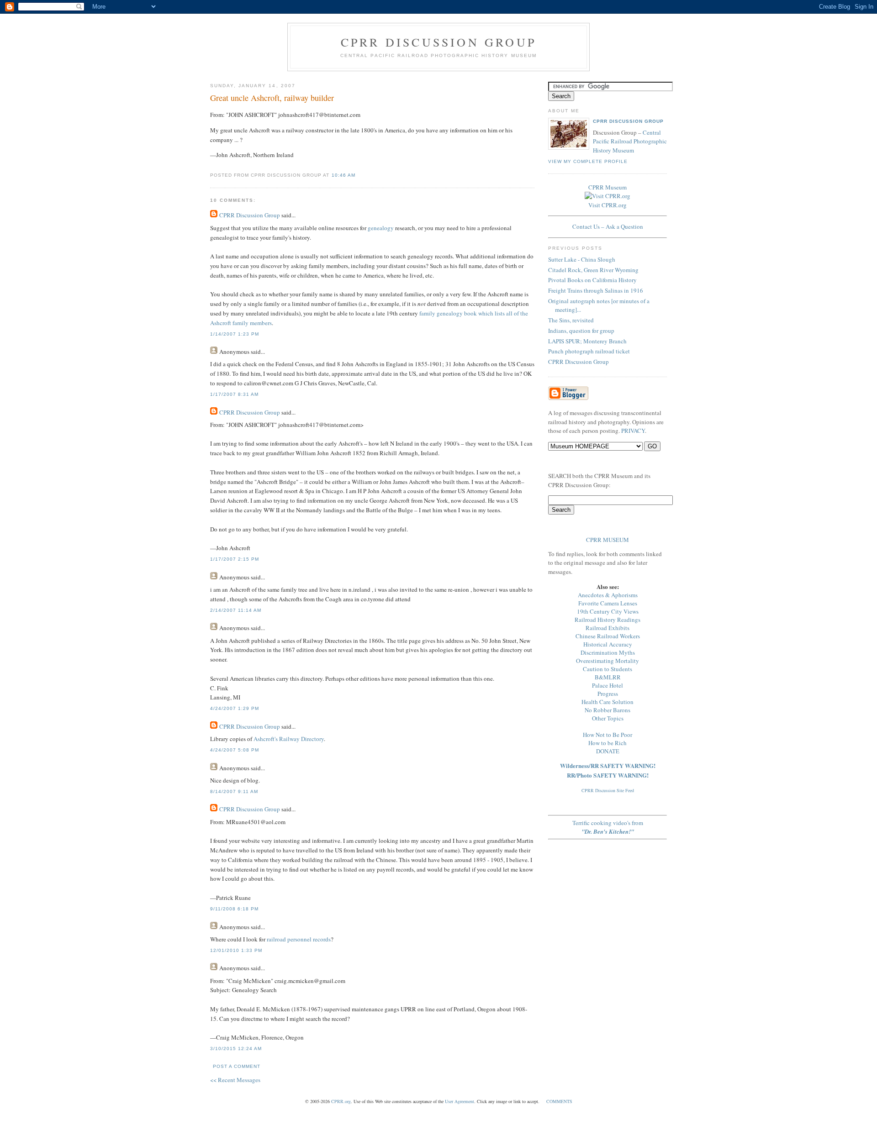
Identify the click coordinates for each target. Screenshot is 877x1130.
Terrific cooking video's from (607, 827)
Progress (607, 693)
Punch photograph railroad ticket (589, 351)
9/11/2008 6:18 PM (234, 908)
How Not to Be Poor (607, 735)
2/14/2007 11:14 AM (235, 610)
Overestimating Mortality (607, 661)
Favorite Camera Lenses (607, 603)
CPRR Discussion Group (438, 42)
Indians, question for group (581, 330)
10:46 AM (343, 175)
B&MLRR (608, 677)
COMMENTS (559, 1101)
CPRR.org (341, 1101)
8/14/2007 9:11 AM (234, 791)
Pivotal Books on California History (592, 280)
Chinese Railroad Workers (608, 636)
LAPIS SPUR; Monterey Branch (587, 341)
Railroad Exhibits (607, 628)
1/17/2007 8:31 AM (234, 394)
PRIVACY (633, 430)
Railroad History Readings (607, 619)
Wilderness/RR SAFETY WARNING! (607, 765)
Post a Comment (236, 1066)
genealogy (381, 228)
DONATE (607, 751)
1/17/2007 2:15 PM (234, 559)
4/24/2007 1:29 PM (234, 708)
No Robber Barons (607, 710)
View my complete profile (588, 161)
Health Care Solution (607, 702)
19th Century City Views (608, 611)
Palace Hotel (607, 685)
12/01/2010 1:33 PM (236, 950)
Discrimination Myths (608, 652)
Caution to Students (607, 669)
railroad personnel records (299, 939)
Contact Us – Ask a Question (607, 226)
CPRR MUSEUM (607, 540)
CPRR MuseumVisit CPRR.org (607, 196)
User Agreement (459, 1101)
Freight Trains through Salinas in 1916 (595, 290)
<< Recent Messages (235, 1080)
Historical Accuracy (607, 644)
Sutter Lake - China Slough (581, 259)
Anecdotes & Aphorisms (608, 595)
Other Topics (607, 718)
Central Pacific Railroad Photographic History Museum (630, 141)
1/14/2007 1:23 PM (234, 333)
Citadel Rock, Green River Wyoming (593, 270)
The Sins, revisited (571, 320)
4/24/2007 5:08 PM (234, 749)
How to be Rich (607, 743)
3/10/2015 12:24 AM (236, 1048)
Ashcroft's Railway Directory (289, 739)
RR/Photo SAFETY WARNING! (608, 775)
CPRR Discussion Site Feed (607, 790)
